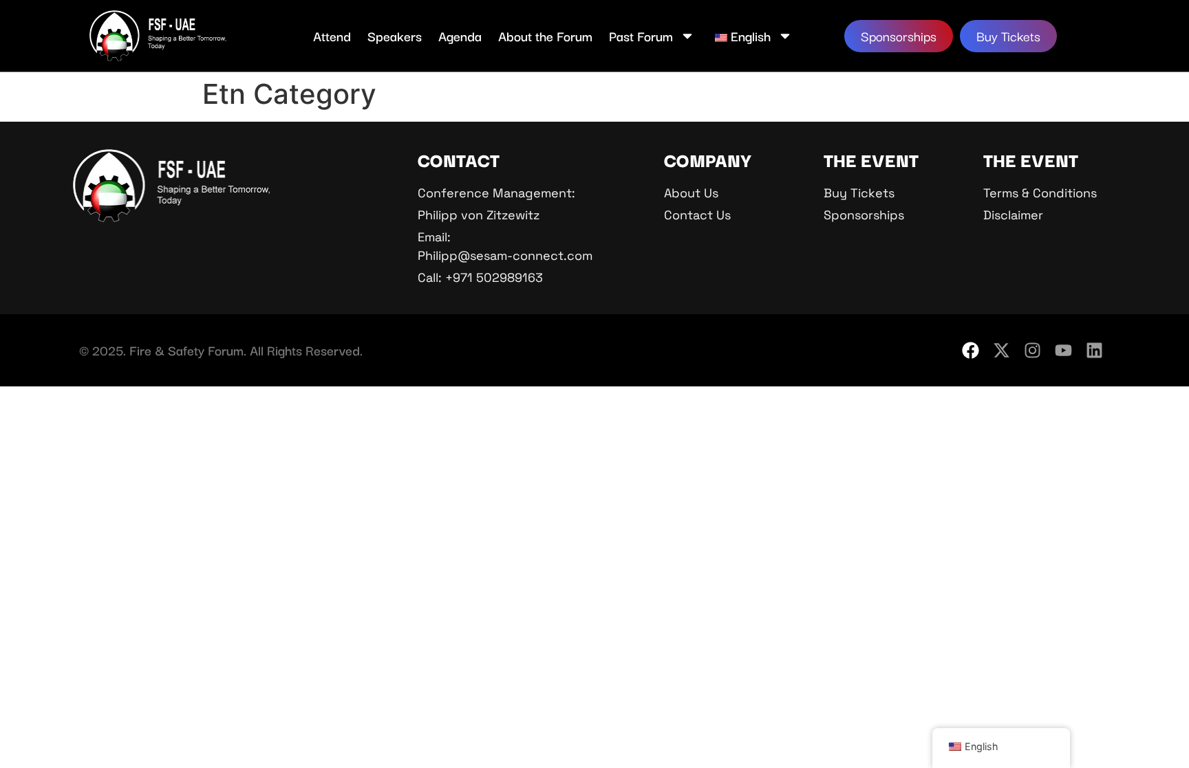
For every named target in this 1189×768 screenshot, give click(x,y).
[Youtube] (1063, 350)
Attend (332, 35)
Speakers (394, 35)
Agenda (460, 35)
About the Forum (545, 35)
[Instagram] (1032, 350)
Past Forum (641, 35)
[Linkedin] (1094, 350)
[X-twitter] (1001, 350)
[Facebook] (970, 350)
